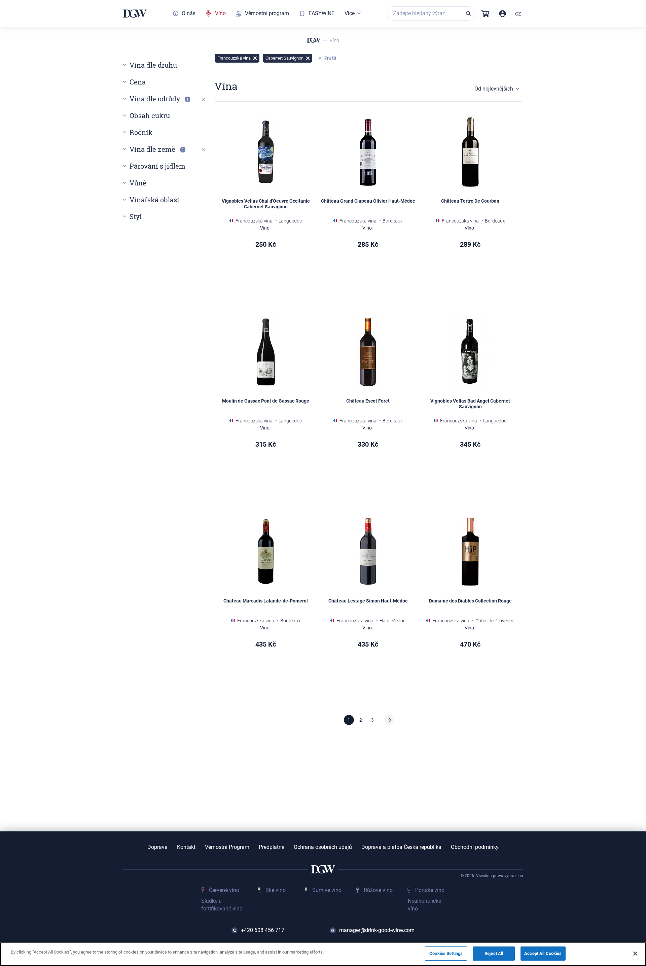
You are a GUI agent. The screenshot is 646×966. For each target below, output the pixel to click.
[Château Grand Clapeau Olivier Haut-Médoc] (368, 152)
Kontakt (186, 847)
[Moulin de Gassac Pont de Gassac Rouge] (266, 352)
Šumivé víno (327, 890)
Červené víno (224, 890)
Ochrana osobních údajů (323, 847)
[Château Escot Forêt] (368, 352)
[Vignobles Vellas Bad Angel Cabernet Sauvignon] (470, 352)
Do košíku (286, 280)
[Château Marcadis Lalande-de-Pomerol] (266, 552)
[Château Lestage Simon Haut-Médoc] (368, 552)
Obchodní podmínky (475, 847)
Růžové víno (378, 890)
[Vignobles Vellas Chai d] (266, 152)
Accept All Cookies (543, 953)
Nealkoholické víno (424, 904)
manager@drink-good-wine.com (377, 930)
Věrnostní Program (227, 847)
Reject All (494, 953)
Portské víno (429, 890)
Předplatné (271, 847)
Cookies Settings (446, 953)
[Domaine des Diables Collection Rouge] (470, 552)
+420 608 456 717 (262, 930)
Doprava (157, 847)
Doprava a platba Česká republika (401, 847)
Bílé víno (275, 890)
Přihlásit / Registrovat (502, 13)
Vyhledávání (468, 13)
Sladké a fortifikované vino (222, 904)
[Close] (635, 953)
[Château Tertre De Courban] (470, 152)
